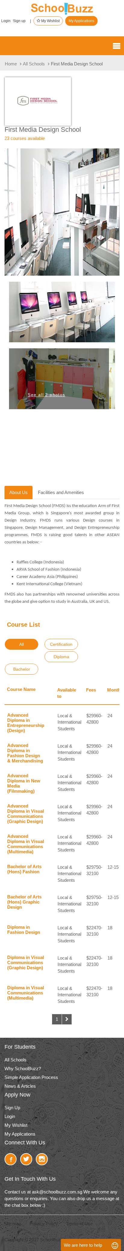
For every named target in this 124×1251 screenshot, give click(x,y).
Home (11, 63)
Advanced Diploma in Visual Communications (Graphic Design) (25, 813)
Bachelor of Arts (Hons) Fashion (24, 869)
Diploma (61, 656)
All (21, 644)
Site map (12, 1223)
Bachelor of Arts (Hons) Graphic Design (24, 902)
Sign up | (22, 21)
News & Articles (20, 1086)
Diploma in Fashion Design (23, 929)
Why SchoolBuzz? (23, 1068)
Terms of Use (79, 1223)
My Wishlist (50, 21)
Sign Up (12, 1107)
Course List (23, 624)
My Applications (81, 21)
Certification (61, 644)
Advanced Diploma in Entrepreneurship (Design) (25, 722)
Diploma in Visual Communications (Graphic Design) (25, 962)
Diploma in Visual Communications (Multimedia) (25, 992)
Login (6, 21)
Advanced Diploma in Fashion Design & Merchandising (25, 753)
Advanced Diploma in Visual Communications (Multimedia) (25, 844)
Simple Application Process (31, 1077)
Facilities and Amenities (61, 492)
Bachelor (21, 669)
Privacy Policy (43, 1223)
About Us (18, 492)
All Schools (34, 63)
